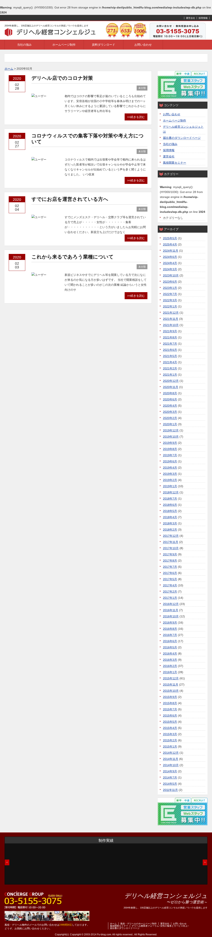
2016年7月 (170, 635)
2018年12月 (171, 492)
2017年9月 (170, 554)
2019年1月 (170, 486)
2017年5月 (170, 579)
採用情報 (203, 18)
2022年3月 (170, 300)
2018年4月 (170, 517)
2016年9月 (170, 622)
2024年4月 (170, 263)
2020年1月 (170, 424)
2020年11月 (170, 387)
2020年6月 (170, 399)
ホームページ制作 (64, 44)
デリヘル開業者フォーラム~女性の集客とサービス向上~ (160, 926)
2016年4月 (170, 653)
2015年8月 (170, 703)
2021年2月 (170, 368)
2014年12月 (171, 752)
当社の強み (24, 44)
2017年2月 (170, 591)
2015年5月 (170, 721)
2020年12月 (171, 380)
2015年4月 (170, 728)
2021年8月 (170, 337)
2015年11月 (170, 684)
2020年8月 (170, 393)
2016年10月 (171, 616)
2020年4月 (170, 405)
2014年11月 (170, 759)
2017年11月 (170, 542)
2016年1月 (170, 672)
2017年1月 (170, 597)
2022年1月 (170, 306)
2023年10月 (171, 275)
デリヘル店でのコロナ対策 (62, 78)
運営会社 (190, 18)
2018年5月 (170, 511)
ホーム (113, 923)
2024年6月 (170, 256)
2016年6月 (170, 641)
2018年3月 (170, 523)
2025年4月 (170, 244)
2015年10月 (171, 690)
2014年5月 (170, 783)
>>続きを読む (136, 117)
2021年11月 (170, 318)
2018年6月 (170, 504)
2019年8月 (170, 449)
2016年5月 (170, 647)
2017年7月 (170, 566)
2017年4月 (170, 585)
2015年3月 (170, 734)
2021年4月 (170, 362)
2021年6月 (170, 349)
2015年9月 (170, 697)
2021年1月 (170, 374)
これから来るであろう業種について (72, 257)
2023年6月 (170, 281)
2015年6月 (170, 715)
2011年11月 (170, 790)
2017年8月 (170, 560)
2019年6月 (170, 461)
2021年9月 (170, 331)
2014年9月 (170, 771)
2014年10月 (171, 765)
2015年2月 (170, 740)
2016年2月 (170, 666)
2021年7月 (170, 343)
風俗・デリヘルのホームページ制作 (138, 923)
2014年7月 (170, 777)
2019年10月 (171, 436)
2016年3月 (170, 659)
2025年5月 (170, 238)
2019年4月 (170, 467)
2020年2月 (170, 418)
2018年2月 (170, 529)
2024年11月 (170, 250)
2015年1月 (170, 746)
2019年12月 (171, 430)
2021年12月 (171, 312)
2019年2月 (170, 480)
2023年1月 (170, 287)
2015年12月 (171, 678)
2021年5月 (170, 356)
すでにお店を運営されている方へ (69, 199)
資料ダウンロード (103, 44)
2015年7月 (170, 709)
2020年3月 (170, 411)
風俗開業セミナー (174, 162)
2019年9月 (170, 442)
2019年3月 (170, 473)
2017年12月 (171, 535)
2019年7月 (170, 455)
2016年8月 (170, 628)
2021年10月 (171, 325)
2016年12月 (171, 604)
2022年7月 (170, 294)
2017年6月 (170, 573)
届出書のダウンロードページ (182, 137)
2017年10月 (171, 548)
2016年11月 (170, 610)
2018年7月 (170, 498)
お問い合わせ (143, 44)
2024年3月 (170, 269)
